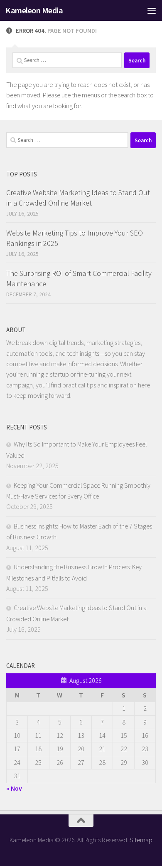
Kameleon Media (34, 10)
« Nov (14, 788)
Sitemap (141, 840)
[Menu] (151, 10)
